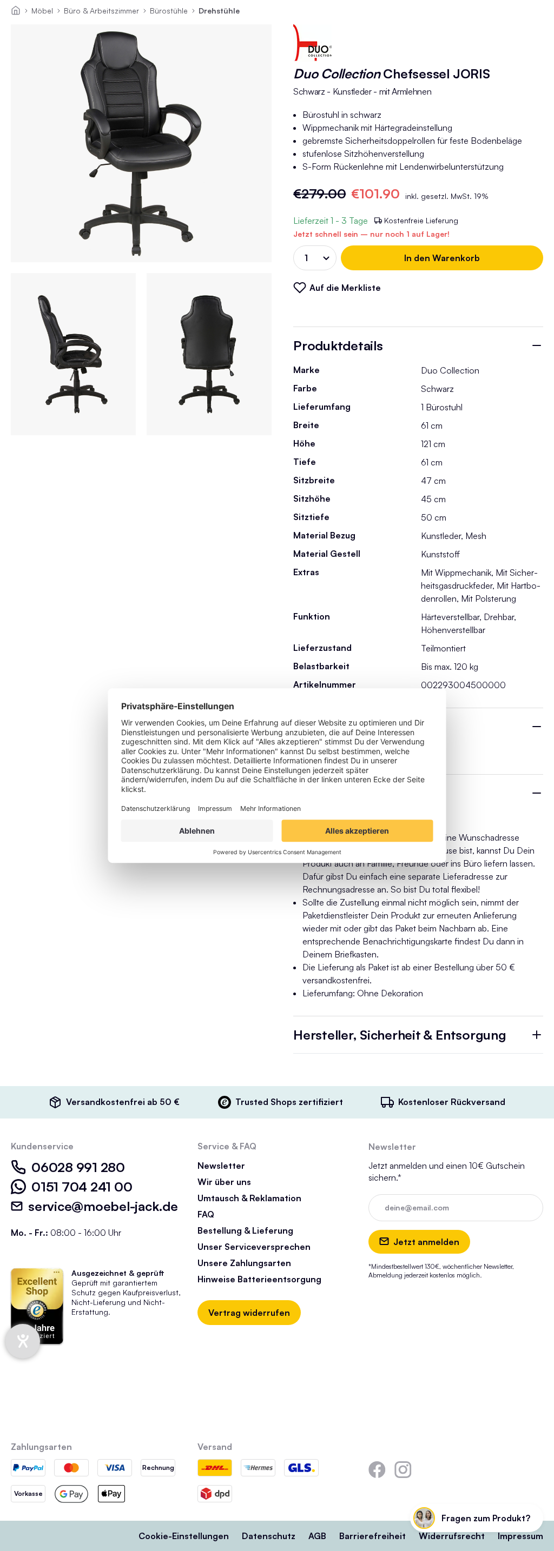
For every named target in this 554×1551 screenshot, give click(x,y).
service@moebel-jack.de (103, 1206)
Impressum (520, 1535)
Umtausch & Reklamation (249, 1198)
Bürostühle (169, 10)
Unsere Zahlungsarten (244, 1262)
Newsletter (221, 1165)
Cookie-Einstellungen (183, 1535)
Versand (214, 1446)
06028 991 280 (78, 1167)
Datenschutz (268, 1535)
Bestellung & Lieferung (245, 1230)
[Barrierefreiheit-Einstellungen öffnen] (22, 1341)
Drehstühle (219, 10)
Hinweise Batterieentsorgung (259, 1279)
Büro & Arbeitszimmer (101, 10)
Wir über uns (224, 1181)
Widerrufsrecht (452, 1535)
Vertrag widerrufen (249, 1312)
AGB (317, 1535)
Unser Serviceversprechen (254, 1246)
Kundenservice (42, 1146)
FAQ (205, 1214)
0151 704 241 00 (81, 1186)
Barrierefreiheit (372, 1535)
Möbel (42, 10)
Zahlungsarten (41, 1446)
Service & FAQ (226, 1146)
